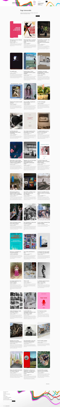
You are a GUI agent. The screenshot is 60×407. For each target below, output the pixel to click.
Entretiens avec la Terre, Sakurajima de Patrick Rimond (15, 341)
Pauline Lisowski (42, 44)
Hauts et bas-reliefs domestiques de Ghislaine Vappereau (16, 371)
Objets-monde (26, 280)
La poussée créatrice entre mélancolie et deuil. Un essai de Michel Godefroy (43, 161)
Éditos (47, 224)
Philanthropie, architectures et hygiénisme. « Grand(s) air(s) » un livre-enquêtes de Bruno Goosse (29, 372)
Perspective (27, 343)
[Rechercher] (46, 1)
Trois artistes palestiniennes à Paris (29, 252)
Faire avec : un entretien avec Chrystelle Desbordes (15, 252)
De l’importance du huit (42, 311)
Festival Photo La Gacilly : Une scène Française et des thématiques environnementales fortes (43, 41)
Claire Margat (29, 224)
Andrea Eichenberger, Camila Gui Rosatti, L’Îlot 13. (15, 311)
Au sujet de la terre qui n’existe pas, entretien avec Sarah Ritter (43, 252)
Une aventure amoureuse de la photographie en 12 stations (29, 132)
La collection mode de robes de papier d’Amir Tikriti (43, 281)
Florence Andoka (42, 312)
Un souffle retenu (13, 71)
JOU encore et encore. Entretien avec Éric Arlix (16, 40)
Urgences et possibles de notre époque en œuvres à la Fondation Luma (44, 193)
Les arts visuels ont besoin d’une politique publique (44, 223)
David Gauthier (15, 134)
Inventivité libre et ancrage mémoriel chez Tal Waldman (43, 371)
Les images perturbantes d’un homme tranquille (15, 281)
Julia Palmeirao (15, 72)
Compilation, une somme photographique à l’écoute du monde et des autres (43, 72)
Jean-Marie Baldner (15, 313)
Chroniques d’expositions (13, 73)
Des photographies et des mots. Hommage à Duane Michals (29, 341)
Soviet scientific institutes (42, 340)
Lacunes (25, 343)
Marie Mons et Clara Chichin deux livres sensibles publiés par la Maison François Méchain (16, 161)
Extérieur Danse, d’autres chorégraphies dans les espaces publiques (29, 72)
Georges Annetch (43, 133)
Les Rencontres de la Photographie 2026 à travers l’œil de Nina (15, 132)
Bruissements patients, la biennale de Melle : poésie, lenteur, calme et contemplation (16, 193)
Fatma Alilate (29, 43)
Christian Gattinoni (29, 133)
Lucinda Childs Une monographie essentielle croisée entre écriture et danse (30, 312)
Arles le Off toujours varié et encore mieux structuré (15, 223)
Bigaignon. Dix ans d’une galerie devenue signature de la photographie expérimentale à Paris (30, 162)
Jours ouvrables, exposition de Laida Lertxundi (29, 102)
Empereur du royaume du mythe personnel (16, 102)
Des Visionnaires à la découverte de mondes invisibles (30, 223)
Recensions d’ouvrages (26, 75)
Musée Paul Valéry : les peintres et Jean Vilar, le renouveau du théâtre (30, 41)
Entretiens (11, 254)
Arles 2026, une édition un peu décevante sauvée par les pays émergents (29, 193)
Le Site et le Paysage (41, 101)
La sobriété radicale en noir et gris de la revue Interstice (43, 132)
